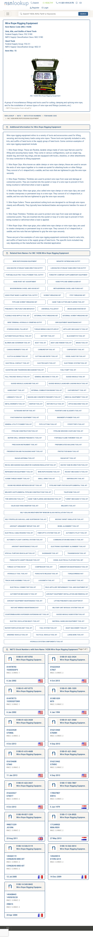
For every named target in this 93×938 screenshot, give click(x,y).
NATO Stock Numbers (32, 116)
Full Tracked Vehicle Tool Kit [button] (17, 377)
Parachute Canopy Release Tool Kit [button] (25, 560)
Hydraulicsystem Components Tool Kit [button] (46, 641)
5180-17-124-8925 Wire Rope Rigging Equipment (73, 816)
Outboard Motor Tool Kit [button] (24, 411)
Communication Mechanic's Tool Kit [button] (68, 540)
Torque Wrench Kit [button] (75, 574)
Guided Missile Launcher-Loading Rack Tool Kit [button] (68, 383)
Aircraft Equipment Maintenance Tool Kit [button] (24, 601)
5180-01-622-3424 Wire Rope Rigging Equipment (73, 658)
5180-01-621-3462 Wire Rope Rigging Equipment (73, 752)
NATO (19, 116)
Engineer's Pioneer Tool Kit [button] (68, 417)
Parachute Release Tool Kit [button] (46, 574)
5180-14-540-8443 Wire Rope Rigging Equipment (29, 885)
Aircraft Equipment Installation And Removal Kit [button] (67, 594)
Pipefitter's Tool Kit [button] (76, 424)
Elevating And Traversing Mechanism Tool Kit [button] (25, 370)
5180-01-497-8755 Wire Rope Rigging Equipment (29, 658)
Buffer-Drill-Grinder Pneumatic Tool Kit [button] (25, 438)
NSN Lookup (9, 116)
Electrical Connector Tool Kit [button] (23, 587)
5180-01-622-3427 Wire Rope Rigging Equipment (29, 784)
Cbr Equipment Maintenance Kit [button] (68, 322)
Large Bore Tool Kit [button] (75, 635)
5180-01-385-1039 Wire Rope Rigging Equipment (73, 689)
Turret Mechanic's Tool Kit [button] (76, 499)
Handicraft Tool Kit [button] (16, 390)
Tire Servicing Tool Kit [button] (14, 499)
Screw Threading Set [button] (52, 295)
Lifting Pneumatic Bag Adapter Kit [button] (68, 601)
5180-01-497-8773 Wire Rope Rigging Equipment (29, 689)
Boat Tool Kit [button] (40, 343)
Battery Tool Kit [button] (48, 336)
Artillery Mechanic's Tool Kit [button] (75, 329)
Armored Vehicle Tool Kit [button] (17, 635)
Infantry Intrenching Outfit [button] (68, 261)
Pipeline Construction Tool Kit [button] (25, 431)
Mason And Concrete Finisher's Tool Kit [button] (44, 397)
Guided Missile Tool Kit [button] (75, 377)
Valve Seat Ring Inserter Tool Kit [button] (24, 506)
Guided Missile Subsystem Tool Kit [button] (70, 614)
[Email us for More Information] (80, 2)
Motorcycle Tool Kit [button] (55, 404)
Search (35, 3)
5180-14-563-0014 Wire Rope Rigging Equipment (73, 847)
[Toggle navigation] (7, 13)
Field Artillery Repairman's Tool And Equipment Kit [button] (66, 587)
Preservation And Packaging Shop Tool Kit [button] (25, 451)
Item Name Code (50, 116)
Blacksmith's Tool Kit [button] (76, 336)
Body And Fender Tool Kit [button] (61, 343)
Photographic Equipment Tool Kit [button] (24, 417)
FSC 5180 (28, 34)
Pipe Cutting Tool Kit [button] (48, 424)
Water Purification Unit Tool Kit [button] (18, 628)
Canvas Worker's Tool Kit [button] (17, 349)
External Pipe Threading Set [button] (46, 316)
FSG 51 (27, 44)
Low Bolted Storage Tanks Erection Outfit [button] (68, 268)
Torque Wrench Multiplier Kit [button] (46, 329)
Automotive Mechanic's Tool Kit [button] (23, 594)
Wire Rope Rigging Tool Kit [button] (49, 472)
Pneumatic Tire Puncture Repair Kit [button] (20, 309)
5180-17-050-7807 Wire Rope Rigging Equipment (73, 784)
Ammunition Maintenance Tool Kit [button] (73, 567)
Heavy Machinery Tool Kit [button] (76, 628)
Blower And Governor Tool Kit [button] (17, 343)
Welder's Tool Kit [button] (68, 506)
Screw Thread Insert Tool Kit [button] (17, 478)
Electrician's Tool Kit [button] (46, 363)
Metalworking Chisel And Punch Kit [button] (68, 288)
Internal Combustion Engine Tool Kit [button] (46, 390)
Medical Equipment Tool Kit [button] (76, 397)
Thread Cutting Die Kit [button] (16, 567)
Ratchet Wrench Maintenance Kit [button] (25, 608)
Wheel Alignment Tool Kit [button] (68, 526)
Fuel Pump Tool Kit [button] (68, 370)
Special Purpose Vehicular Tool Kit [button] (20, 553)
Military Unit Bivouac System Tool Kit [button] (68, 608)
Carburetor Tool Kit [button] (46, 349)
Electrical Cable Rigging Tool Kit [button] (19, 533)
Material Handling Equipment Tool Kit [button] (68, 621)
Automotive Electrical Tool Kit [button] (18, 336)
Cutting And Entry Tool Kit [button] (46, 356)
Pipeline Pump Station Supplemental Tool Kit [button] (68, 485)
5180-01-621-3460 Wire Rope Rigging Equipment (73, 721)
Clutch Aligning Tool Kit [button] (17, 356)
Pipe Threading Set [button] (77, 295)
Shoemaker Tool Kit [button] (50, 553)
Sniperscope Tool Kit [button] (75, 478)
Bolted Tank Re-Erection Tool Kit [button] (74, 465)
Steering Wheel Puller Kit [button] (17, 329)
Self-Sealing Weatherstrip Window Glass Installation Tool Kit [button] (46, 512)
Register (35, 8)
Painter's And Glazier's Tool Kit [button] (68, 411)
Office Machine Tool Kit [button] (78, 404)
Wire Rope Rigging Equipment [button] (25, 261)
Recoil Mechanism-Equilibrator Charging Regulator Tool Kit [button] (30, 465)
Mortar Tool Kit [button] (36, 404)
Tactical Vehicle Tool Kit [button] (46, 635)
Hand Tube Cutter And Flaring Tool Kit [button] (68, 302)
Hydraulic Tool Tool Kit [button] (17, 574)
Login (45, 8)
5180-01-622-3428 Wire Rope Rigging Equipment (29, 721)
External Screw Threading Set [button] (75, 316)
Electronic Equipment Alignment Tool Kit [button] (68, 546)
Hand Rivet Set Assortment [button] (24, 282)
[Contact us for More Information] (77, 2)
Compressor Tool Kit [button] (44, 567)
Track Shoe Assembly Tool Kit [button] (17, 580)
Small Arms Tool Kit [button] (46, 478)
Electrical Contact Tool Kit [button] (17, 363)
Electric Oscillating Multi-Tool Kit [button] (25, 621)
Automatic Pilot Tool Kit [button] (76, 533)
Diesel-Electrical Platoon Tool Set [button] (68, 560)
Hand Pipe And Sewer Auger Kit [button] (68, 282)
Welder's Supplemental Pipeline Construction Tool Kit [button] (28, 492)
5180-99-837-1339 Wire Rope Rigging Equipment (29, 816)
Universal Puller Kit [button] (50, 309)
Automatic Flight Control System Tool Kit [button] (25, 540)
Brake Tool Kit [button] (82, 343)
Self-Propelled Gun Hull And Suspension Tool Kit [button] (25, 519)
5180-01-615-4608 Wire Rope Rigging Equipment (29, 752)
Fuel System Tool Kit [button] (48, 628)
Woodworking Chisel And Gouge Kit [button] (24, 288)
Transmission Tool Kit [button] (76, 553)
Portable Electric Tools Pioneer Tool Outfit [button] (24, 275)
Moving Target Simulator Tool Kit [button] (69, 519)
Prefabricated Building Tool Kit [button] (68, 445)
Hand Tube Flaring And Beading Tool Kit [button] (44, 499)
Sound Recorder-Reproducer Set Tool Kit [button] (25, 485)
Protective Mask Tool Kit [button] (68, 451)
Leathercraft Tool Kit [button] (77, 390)
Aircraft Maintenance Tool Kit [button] (25, 546)
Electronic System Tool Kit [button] (75, 363)
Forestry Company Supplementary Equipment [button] (68, 275)
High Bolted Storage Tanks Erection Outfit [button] (25, 268)
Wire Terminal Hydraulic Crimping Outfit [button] (25, 322)
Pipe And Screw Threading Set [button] (24, 302)
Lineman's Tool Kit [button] (14, 397)
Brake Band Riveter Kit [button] (76, 309)
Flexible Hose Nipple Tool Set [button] (17, 316)
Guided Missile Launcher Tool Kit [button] (25, 383)
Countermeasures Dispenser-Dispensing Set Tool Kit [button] (27, 614)
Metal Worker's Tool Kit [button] (15, 404)
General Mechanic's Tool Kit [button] (46, 377)
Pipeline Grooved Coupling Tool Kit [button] (68, 431)
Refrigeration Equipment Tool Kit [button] (19, 472)
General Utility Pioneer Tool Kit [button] (18, 424)
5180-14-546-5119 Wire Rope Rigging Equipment (29, 847)
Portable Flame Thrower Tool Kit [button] (68, 438)
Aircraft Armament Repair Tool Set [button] (25, 526)
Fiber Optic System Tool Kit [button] (49, 533)
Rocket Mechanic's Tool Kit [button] (76, 472)
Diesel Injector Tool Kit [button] (76, 356)
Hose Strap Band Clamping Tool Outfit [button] (21, 295)
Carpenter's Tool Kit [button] (75, 349)
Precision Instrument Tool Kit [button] (24, 445)
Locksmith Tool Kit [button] (46, 580)
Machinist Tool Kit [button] (75, 580)
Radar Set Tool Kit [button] (68, 458)
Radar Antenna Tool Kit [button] (25, 458)
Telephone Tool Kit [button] (72, 492)
